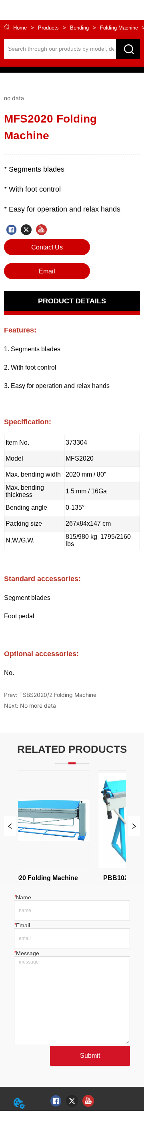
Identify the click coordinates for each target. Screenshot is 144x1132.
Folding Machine (119, 28)
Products (48, 28)
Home (20, 28)
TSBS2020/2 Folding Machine (57, 694)
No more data (38, 705)
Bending (79, 28)
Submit (90, 1055)
